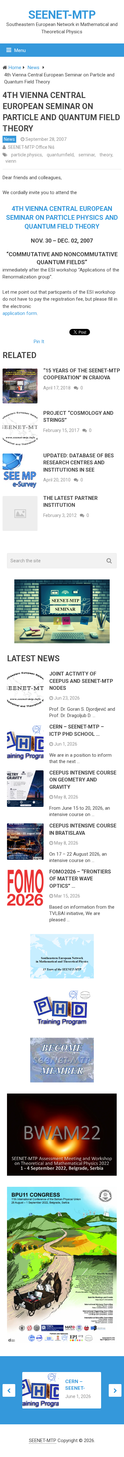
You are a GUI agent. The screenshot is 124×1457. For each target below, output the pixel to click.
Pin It (39, 341)
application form (20, 313)
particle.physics (26, 154)
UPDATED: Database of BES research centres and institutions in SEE (78, 463)
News (9, 139)
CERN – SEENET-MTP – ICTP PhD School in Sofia (79, 1385)
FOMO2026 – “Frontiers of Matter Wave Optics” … (80, 879)
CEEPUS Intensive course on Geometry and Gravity (82, 780)
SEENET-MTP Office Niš (31, 147)
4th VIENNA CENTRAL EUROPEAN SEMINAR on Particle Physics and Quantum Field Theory (62, 217)
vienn (10, 161)
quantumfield (60, 154)
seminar (87, 154)
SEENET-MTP (62, 15)
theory (106, 154)
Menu (20, 50)
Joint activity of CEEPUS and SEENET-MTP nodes (81, 681)
